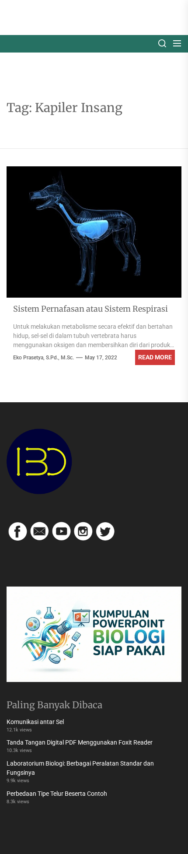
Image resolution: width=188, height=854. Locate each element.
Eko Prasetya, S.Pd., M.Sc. (43, 358)
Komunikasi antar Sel (35, 721)
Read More (155, 357)
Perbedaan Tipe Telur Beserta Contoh (57, 793)
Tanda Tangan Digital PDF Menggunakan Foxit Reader (80, 742)
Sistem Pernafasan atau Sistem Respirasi (90, 309)
